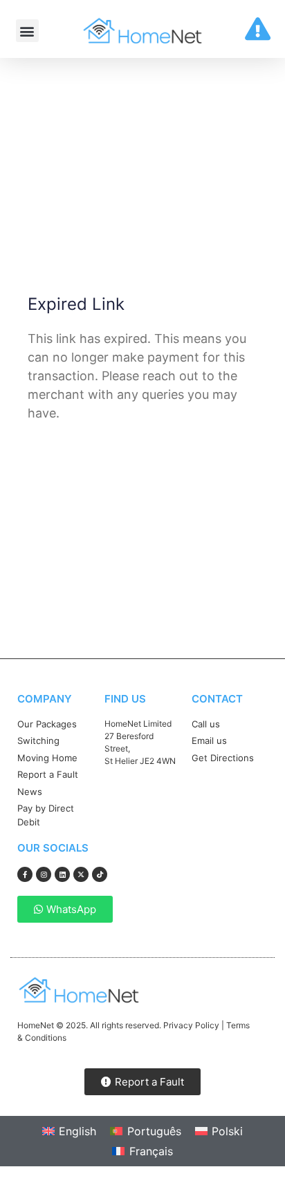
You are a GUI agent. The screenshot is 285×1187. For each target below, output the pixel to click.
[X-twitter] (81, 874)
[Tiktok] (99, 874)
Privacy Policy (191, 1025)
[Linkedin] (62, 874)
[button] (27, 30)
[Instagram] (43, 874)
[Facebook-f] (25, 874)
